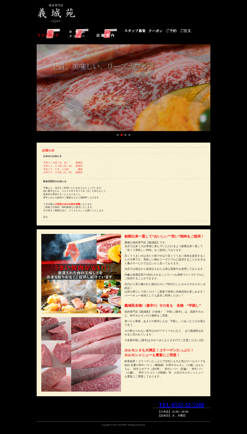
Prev (42, 88)
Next (205, 88)
